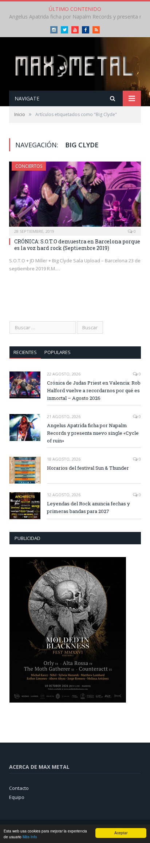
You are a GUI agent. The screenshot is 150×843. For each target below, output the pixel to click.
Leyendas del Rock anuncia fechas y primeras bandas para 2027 (88, 507)
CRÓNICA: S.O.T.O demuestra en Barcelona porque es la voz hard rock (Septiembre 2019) (77, 244)
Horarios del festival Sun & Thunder (88, 468)
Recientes (25, 352)
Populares (57, 352)
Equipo (16, 797)
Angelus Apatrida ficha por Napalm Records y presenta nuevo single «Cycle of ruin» (93, 433)
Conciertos (28, 166)
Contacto (19, 788)
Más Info (30, 836)
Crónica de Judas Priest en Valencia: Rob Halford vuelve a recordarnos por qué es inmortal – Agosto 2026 (94, 390)
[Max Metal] (75, 64)
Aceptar (120, 832)
